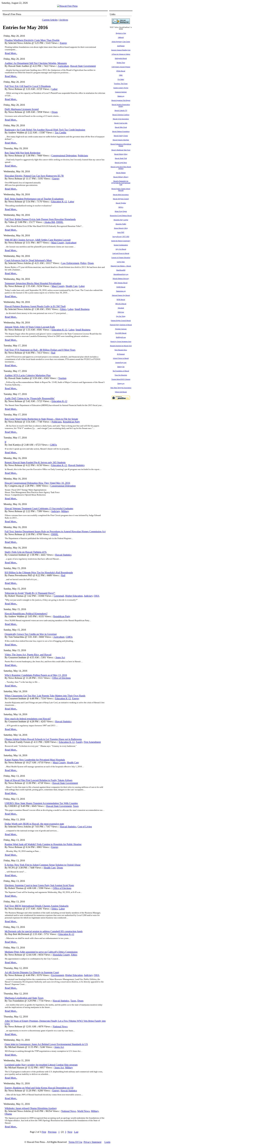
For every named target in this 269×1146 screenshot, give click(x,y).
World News (83, 1111)
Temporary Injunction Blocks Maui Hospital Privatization (33, 283)
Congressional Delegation (64, 155)
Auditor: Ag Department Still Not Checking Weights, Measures (36, 63)
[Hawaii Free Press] (67, 6)
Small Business (82, 309)
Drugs (55, 112)
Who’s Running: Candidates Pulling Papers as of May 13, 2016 (36, 675)
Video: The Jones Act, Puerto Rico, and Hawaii (28, 654)
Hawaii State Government (83, 66)
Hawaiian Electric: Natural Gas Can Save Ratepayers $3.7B (34, 175)
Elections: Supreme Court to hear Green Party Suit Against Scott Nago (39, 885)
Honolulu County (61, 954)
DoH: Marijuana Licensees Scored (22, 109)
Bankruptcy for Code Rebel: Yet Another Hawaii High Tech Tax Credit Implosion (45, 129)
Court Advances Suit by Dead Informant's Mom (28, 260)
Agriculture (63, 66)
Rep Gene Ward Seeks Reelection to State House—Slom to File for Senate (41, 419)
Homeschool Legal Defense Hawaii (121, 215)
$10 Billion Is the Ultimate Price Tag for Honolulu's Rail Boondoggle (39, 572)
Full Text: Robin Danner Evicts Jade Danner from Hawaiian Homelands (40, 219)
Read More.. (11, 53)
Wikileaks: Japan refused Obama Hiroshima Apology (31, 1108)
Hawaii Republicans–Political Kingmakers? (26, 613)
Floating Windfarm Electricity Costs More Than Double (32, 40)
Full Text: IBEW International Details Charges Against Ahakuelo (36, 906)
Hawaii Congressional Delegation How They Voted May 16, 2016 (37, 483)
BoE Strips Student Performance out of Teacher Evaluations (34, 198)
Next (69, 1132)
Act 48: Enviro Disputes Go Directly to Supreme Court (32, 972)
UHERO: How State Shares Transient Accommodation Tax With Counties (41, 803)
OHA (96, 596)
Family (79, 742)
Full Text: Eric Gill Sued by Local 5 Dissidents (28, 86)
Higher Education (74, 596)
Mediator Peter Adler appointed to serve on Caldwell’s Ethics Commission (41, 952)
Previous (52, 1132)
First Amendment (92, 742)
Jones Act (60, 657)
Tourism (62, 378)
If (5, 442)
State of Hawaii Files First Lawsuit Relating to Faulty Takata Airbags (38, 780)
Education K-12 (59, 201)
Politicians (83, 155)
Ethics (63, 309)
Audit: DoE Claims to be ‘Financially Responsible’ (30, 398)
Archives (63, 20)
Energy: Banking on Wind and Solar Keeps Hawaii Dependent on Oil (39, 1087)
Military (65, 511)
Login (107, 1142)
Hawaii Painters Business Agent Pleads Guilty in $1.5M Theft (35, 306)
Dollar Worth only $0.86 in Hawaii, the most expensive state (34, 823)
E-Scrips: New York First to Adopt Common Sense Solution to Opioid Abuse (42, 865)
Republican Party (71, 421)
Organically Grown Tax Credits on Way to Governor (31, 634)
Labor (54, 89)
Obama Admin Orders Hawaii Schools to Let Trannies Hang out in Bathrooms (43, 739)
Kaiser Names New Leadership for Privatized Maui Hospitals (35, 759)
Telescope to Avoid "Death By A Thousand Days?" (30, 593)
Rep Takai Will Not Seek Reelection (22, 152)
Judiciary (55, 511)
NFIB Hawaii (121, 299)
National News (60, 1026)
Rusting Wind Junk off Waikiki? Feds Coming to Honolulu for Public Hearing (43, 844)
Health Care (72, 286)
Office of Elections (61, 678)
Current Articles (50, 20)
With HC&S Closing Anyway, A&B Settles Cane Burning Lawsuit (38, 239)
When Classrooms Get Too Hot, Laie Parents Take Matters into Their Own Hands (45, 695)
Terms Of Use (75, 1142)
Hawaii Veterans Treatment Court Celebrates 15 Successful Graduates (39, 508)
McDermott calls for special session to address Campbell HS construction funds (44, 931)
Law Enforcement (70, 263)
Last (76, 1132)
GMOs (53, 444)
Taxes (76, 806)
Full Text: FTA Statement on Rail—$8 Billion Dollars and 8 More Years (40, 350)
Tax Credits (60, 132)
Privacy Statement (92, 1142)
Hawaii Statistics (76, 465)
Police (83, 263)
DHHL (59, 222)
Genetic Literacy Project (120, 88)
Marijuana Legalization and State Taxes (24, 998)
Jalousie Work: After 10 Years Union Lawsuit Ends (30, 327)
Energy (63, 43)
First (44, 1132)
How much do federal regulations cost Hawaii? (28, 718)
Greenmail (59, 596)
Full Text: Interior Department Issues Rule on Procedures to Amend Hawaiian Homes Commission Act (55, 531)
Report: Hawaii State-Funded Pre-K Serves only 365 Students (35, 462)
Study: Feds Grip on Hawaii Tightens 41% (26, 552)
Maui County (57, 242)
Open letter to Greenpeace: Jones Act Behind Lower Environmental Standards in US (46, 1044)
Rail (53, 352)
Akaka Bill (49, 222)
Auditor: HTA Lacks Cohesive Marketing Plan (28, 375)
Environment (57, 975)
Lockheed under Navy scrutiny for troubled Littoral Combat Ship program (41, 1064)
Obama (8, 1114)
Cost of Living (85, 826)
